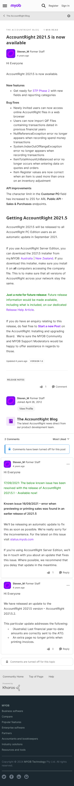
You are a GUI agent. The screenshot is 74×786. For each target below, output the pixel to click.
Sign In (65, 5)
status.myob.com (22, 539)
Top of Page (36, 676)
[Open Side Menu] (5, 5)
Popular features (11, 722)
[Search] (43, 6)
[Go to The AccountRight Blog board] (10, 421)
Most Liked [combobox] (61, 439)
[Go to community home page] (16, 6)
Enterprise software (13, 727)
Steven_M (23, 51)
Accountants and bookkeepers (20, 738)
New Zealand (44, 258)
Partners (7, 733)
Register (53, 5)
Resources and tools (14, 749)
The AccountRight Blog (18, 15)
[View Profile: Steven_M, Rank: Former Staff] (10, 53)
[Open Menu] (68, 15)
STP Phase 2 (41, 90)
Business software (12, 710)
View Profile (26, 408)
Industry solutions (12, 744)
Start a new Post (49, 326)
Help (51, 676)
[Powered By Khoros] (37, 687)
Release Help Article (20, 310)
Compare (7, 716)
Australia (27, 258)
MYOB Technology (35, 761)
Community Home (13, 676)
